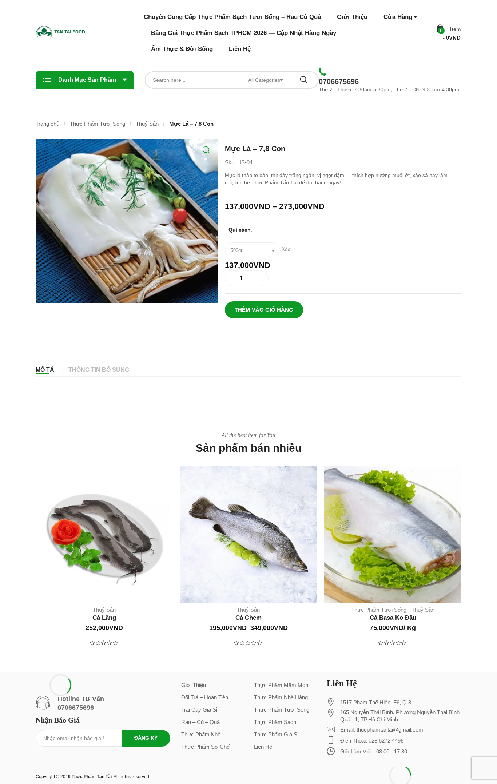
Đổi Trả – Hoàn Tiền (204, 697)
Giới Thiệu (352, 16)
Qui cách (239, 230)
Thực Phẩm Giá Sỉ (276, 734)
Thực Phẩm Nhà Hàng (281, 697)
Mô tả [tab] (45, 370)
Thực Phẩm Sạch (275, 722)
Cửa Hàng (397, 16)
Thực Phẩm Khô (200, 734)
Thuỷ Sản (147, 124)
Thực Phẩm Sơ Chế (205, 747)
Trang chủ (47, 124)
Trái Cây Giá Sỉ (199, 710)
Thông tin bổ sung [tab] (98, 370)
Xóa (286, 249)
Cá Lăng (104, 617)
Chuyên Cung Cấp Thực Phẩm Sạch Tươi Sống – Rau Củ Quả (232, 16)
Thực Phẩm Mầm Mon (281, 685)
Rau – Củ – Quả (200, 722)
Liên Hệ (240, 48)
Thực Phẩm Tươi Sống (97, 124)
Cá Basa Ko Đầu (393, 617)
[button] (206, 150)
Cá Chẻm (248, 617)
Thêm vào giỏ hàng (264, 310)
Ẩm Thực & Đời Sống (182, 48)
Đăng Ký (146, 738)
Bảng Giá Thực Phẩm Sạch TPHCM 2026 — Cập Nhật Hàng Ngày (243, 32)
